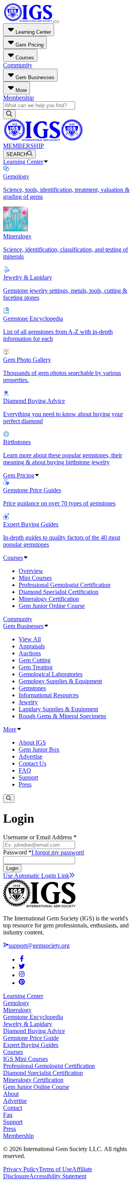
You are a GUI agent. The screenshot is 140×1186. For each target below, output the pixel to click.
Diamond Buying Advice (34, 1031)
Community (17, 65)
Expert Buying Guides (30, 1045)
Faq (7, 1114)
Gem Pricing (18, 475)
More (9, 729)
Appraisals (32, 646)
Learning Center (23, 161)
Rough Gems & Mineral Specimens (62, 716)
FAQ (25, 770)
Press (25, 784)
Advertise (30, 756)
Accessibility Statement (57, 1176)
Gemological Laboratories (50, 674)
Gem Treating (35, 667)
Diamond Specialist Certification (58, 592)
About (11, 1093)
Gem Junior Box (39, 749)
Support (28, 777)
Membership (18, 97)
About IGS (32, 742)
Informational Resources (49, 695)
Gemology (16, 1003)
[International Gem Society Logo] (43, 138)
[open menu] (56, 22)
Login (12, 868)
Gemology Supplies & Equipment (60, 681)
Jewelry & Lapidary (27, 1024)
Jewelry (28, 702)
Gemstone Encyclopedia (33, 1017)
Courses (13, 557)
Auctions (30, 653)
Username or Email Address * (40, 837)
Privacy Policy (21, 1169)
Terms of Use (55, 1169)
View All (30, 639)
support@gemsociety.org (39, 945)
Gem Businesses (23, 626)
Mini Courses (35, 578)
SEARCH (16, 154)
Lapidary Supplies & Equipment (58, 709)
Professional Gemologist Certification (64, 585)
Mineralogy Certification (49, 599)
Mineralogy (17, 1010)
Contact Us (32, 763)
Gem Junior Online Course (52, 606)
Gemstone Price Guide (31, 1038)
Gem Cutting (35, 660)
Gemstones (32, 688)
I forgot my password (58, 852)
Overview (31, 571)
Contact (12, 1107)
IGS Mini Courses (25, 1059)
